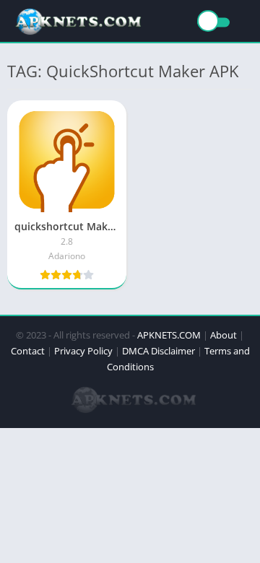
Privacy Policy (83, 350)
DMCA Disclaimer (158, 350)
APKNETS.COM (169, 334)
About (223, 334)
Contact (28, 350)
